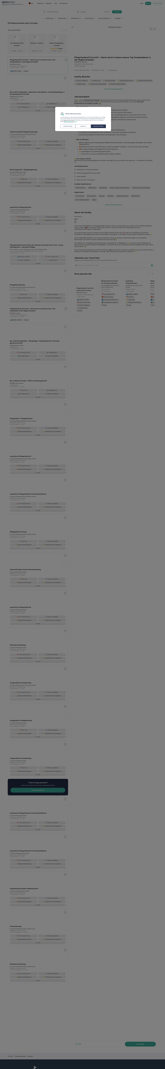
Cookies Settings (67, 126)
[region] (83, 119)
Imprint (75, 121)
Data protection (68, 121)
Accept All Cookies (98, 126)
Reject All (83, 126)
